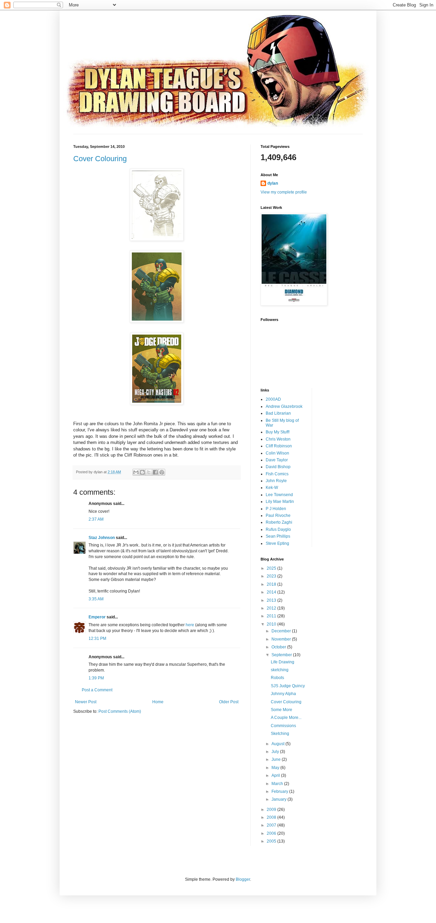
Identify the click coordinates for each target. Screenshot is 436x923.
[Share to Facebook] (155, 472)
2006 (272, 833)
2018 (272, 584)
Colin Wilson (277, 453)
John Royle (276, 480)
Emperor (97, 617)
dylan (272, 183)
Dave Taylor (277, 460)
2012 (272, 608)
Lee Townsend (279, 494)
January (279, 799)
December (281, 631)
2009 (272, 809)
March (277, 783)
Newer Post (85, 701)
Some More (281, 709)
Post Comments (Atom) (119, 711)
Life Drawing (282, 662)
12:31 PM (97, 638)
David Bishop (278, 466)
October (279, 647)
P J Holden (276, 508)
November (281, 639)
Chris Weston (278, 439)
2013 (272, 600)
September (282, 654)
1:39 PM (96, 678)
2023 (272, 576)
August (278, 743)
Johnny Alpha (283, 693)
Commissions (283, 725)
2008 (272, 817)
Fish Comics (277, 474)
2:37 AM (96, 519)
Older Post (228, 701)
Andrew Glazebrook (284, 406)
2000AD (273, 399)
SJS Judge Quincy (288, 685)
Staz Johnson (102, 537)
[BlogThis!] (142, 472)
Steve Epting (277, 543)
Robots (277, 677)
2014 (272, 592)
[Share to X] (148, 472)
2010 (272, 624)
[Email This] (136, 472)
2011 (272, 616)
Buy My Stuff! (278, 432)
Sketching (280, 733)
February (280, 791)
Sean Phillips (278, 536)
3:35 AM (96, 599)
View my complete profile (284, 192)
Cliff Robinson (279, 446)
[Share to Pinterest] (161, 472)
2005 (272, 841)
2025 (272, 568)
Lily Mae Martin (280, 501)
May (275, 767)
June (276, 759)
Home (158, 701)
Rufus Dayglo (278, 529)
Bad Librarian (278, 413)
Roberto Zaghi (279, 522)
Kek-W (272, 487)
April (276, 775)
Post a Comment (97, 690)
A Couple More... (286, 717)
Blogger (243, 879)
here (190, 624)
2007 (272, 825)
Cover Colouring (100, 158)
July (275, 751)
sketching (280, 669)
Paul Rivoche (278, 515)
